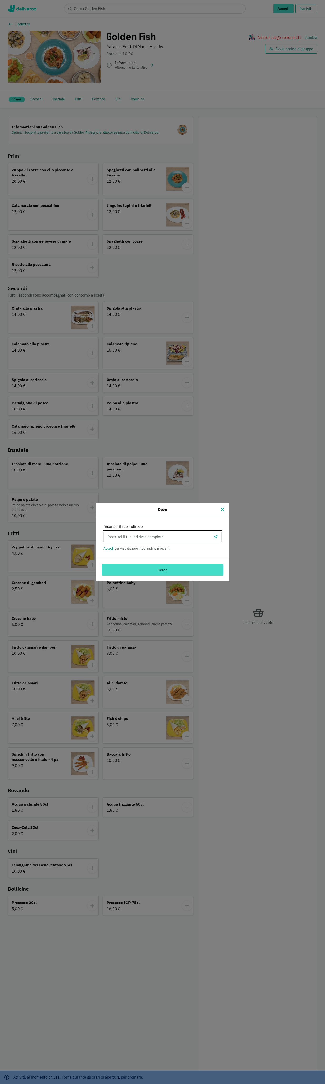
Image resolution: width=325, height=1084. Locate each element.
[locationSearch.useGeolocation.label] (216, 537)
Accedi (108, 548)
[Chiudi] (222, 509)
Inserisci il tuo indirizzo (123, 526)
